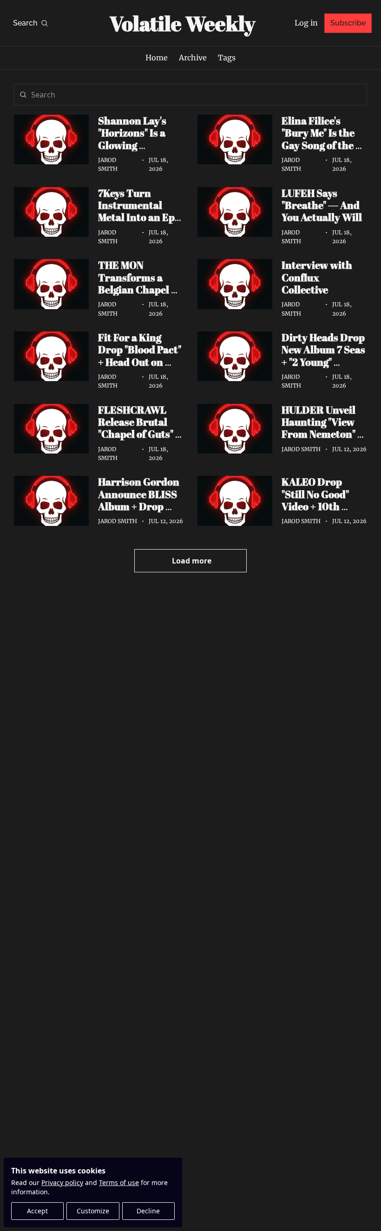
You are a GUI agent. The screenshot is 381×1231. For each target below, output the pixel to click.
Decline (148, 1210)
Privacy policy (62, 1182)
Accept (37, 1210)
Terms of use (119, 1182)
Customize (93, 1210)
